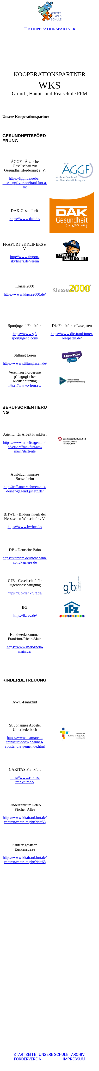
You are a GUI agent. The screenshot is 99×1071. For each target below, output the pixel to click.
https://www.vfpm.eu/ (24, 385)
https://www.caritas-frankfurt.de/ (25, 780)
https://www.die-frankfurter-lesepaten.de (72, 336)
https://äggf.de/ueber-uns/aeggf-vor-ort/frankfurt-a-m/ (25, 182)
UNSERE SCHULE (53, 1054)
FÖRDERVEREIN (27, 1059)
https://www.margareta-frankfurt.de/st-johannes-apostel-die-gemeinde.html (25, 742)
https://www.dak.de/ (25, 219)
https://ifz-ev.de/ (25, 615)
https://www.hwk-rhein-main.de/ (25, 649)
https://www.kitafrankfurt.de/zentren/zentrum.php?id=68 (25, 859)
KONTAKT (53, 1059)
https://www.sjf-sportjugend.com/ (25, 336)
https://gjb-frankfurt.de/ (24, 593)
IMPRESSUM (74, 1059)
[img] (49, 74)
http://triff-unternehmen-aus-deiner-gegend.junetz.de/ (25, 489)
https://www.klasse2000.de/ (25, 294)
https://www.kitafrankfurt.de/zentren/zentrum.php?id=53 (25, 820)
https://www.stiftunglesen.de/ (25, 363)
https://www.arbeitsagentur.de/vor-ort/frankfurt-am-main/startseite (24, 446)
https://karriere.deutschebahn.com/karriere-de (25, 560)
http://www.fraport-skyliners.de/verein (24, 259)
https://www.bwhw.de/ (25, 527)
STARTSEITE (24, 1054)
